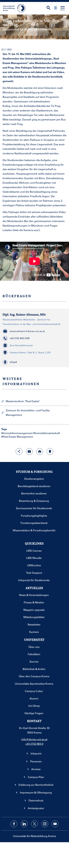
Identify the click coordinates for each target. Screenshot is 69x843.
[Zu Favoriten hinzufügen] (50, 451)
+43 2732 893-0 (34, 743)
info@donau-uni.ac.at (34, 739)
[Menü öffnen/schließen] (62, 8)
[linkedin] (24, 823)
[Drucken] (39, 451)
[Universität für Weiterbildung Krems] (15, 7)
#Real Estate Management (17, 436)
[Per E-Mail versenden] (29, 451)
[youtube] (55, 823)
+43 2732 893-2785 (20, 338)
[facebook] (14, 823)
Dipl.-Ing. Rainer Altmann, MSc (24, 314)
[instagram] (44, 823)
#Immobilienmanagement (17, 433)
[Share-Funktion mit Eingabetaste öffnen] (19, 451)
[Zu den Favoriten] (55, 8)
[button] (34, 362)
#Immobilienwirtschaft (46, 433)
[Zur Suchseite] (48, 8)
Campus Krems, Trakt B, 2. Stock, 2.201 (30, 352)
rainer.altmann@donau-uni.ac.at (27, 331)
